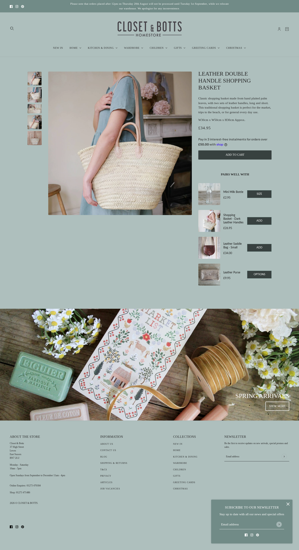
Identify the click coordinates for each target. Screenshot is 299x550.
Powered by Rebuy (234, 291)
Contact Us (108, 450)
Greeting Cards (184, 482)
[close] (288, 504)
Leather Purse (231, 272)
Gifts (176, 476)
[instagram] (17, 6)
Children (179, 469)
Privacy (105, 476)
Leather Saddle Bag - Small (232, 245)
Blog (103, 456)
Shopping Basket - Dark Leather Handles (233, 219)
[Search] (12, 28)
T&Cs (103, 469)
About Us (106, 444)
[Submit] (279, 524)
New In (177, 444)
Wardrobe (180, 463)
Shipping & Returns (113, 463)
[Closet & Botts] (150, 29)
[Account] (279, 29)
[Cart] (287, 29)
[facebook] (11, 6)
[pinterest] (23, 6)
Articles (106, 482)
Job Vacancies (110, 488)
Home (177, 450)
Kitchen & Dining (185, 456)
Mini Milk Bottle (233, 192)
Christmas (180, 488)
